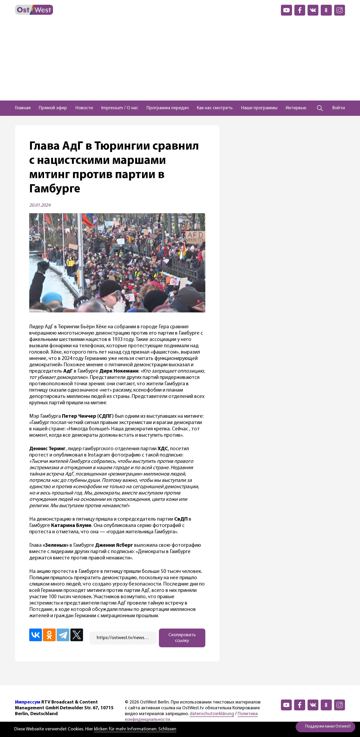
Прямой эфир (53, 108)
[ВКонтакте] (35, 635)
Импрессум (27, 702)
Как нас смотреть (215, 108)
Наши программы (259, 108)
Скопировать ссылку (182, 638)
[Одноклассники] (49, 635)
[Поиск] (320, 108)
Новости (84, 108)
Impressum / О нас (119, 108)
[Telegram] (63, 635)
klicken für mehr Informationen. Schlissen (135, 729)
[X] (76, 635)
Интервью (296, 108)
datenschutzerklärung (212, 714)
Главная (23, 108)
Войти (338, 108)
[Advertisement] (180, 61)
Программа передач (168, 108)
